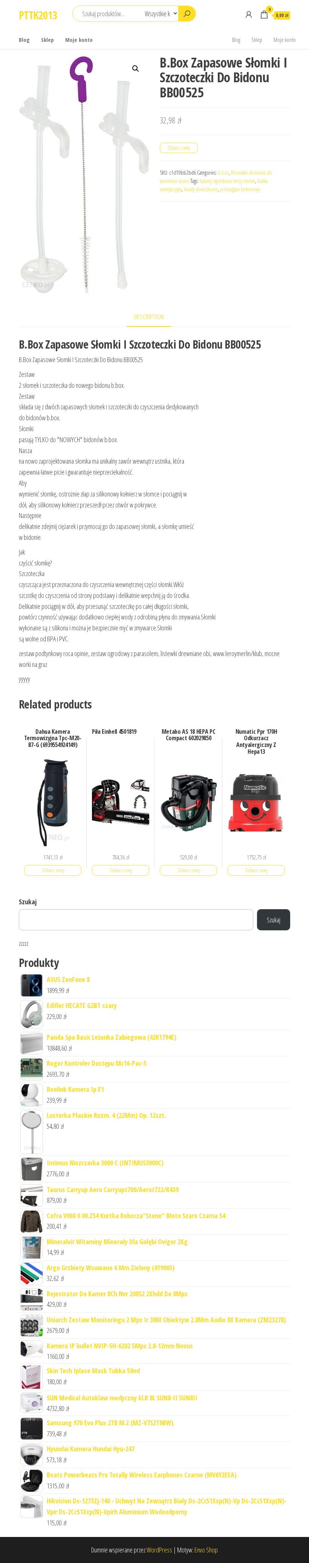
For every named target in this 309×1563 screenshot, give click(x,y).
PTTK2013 (38, 15)
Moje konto (79, 39)
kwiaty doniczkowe (201, 189)
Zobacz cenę (179, 147)
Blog (24, 39)
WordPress (159, 1549)
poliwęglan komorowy (240, 189)
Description (149, 316)
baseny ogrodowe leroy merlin (227, 180)
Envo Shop (206, 1549)
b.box (223, 172)
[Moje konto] (249, 14)
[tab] (155, 317)
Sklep (47, 39)
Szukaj (28, 901)
